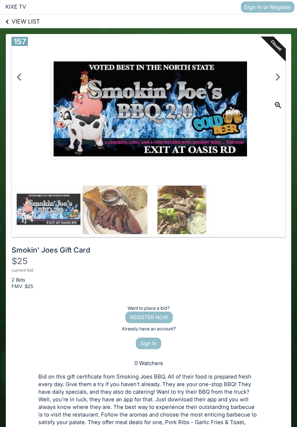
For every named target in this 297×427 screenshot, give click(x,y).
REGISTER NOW (149, 317)
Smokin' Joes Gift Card (51, 250)
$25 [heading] (20, 261)
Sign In (148, 343)
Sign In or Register (267, 7)
